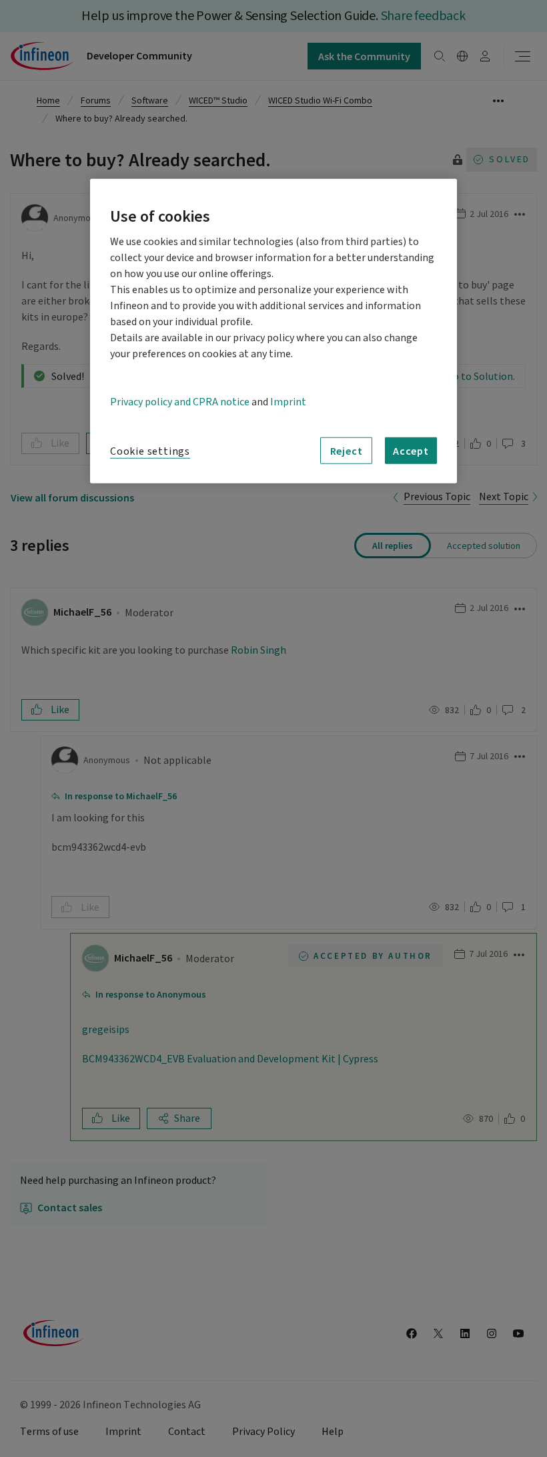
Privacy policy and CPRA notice (179, 402)
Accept (411, 450)
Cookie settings (150, 451)
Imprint (288, 402)
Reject (346, 450)
